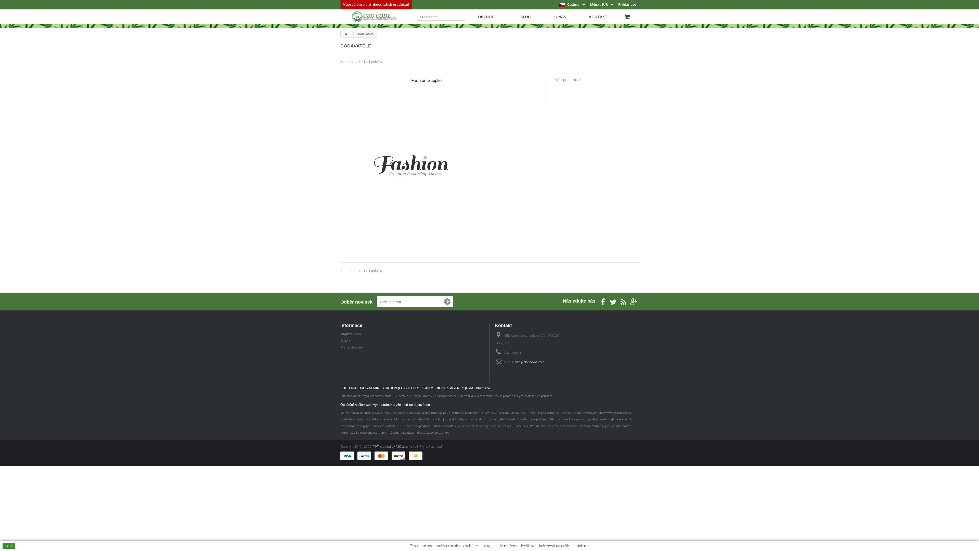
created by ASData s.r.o (396, 446)
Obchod (486, 16)
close (9, 545)
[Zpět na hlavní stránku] (346, 34)
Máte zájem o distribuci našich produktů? (376, 4)
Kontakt (598, 16)
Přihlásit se (627, 4)
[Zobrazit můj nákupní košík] (625, 16)
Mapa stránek (351, 347)
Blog (525, 16)
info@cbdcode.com (529, 362)
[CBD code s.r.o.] (374, 17)
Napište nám (350, 334)
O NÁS (560, 16)
